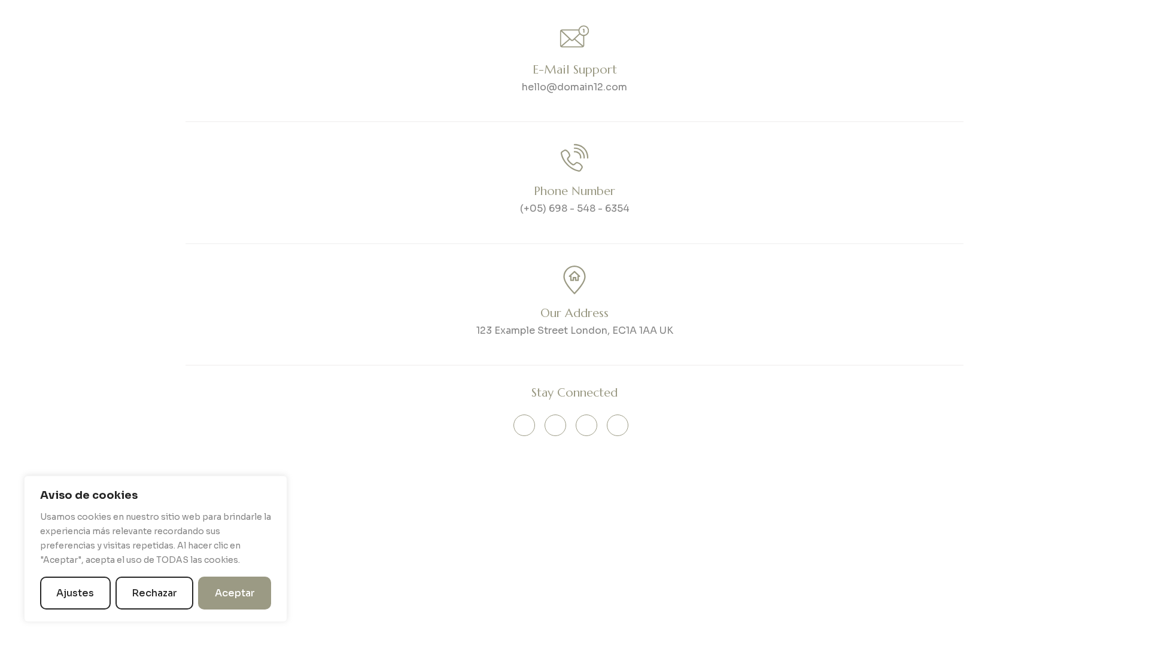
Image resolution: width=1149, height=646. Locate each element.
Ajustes (75, 593)
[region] (155, 549)
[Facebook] (586, 425)
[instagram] (617, 425)
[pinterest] (524, 425)
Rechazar (154, 593)
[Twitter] (555, 425)
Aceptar (235, 593)
